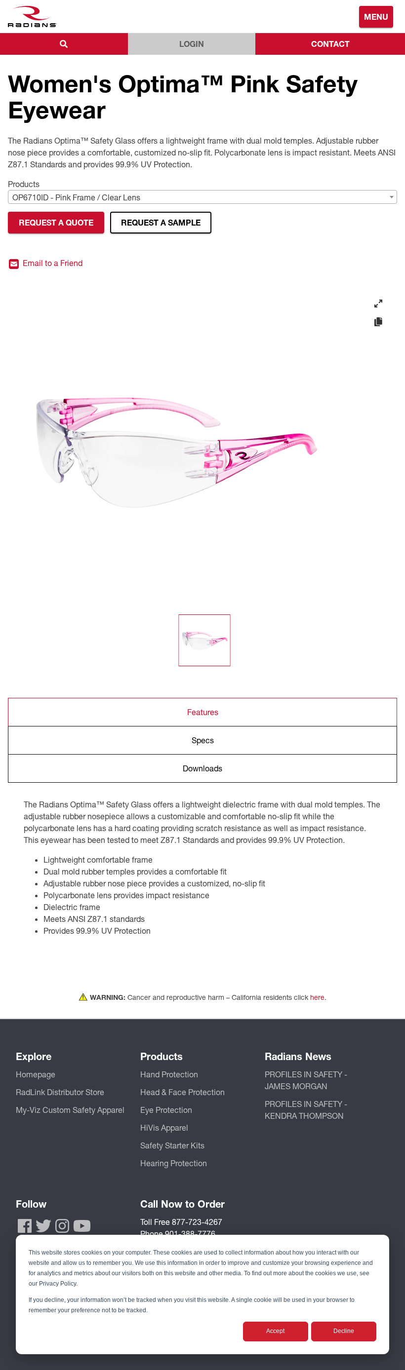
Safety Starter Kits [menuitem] (172, 1145)
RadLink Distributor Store (60, 1092)
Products (24, 184)
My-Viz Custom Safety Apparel (70, 1109)
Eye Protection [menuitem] (166, 1109)
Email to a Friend (51, 263)
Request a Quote (56, 222)
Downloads (202, 768)
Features (202, 712)
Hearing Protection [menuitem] (173, 1163)
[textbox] (202, 197)
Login (191, 43)
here (317, 997)
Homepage (35, 1074)
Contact (330, 43)
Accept (275, 1331)
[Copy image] (378, 322)
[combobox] (202, 197)
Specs (203, 740)
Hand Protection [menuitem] (169, 1074)
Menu (376, 16)
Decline (343, 1331)
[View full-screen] (378, 303)
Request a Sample (161, 222)
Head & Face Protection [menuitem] (182, 1092)
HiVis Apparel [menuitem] (164, 1127)
